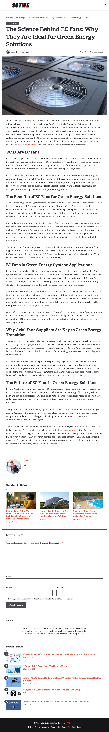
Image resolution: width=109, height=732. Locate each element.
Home (10, 17)
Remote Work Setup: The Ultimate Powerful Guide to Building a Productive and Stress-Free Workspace (19, 515)
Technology (20, 17)
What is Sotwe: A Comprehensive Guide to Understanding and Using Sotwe (59, 654)
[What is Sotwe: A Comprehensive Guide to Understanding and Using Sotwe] (13, 658)
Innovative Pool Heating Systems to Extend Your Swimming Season (85, 514)
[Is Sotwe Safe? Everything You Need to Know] (13, 670)
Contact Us (55, 727)
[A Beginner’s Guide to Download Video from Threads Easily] (13, 693)
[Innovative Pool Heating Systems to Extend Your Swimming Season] (88, 500)
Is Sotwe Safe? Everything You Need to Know (45, 666)
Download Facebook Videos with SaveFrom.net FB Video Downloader (56, 701)
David (27, 460)
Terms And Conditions (71, 727)
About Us (45, 727)
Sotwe (72, 723)
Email (9, 588)
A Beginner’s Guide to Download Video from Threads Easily (51, 690)
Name (9, 576)
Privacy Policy (34, 727)
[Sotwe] (21, 5)
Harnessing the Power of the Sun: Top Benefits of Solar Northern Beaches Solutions (54, 514)
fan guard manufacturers (45, 315)
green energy (70, 430)
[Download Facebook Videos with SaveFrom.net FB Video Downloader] (13, 705)
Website (59, 588)
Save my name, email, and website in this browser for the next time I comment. (40, 599)
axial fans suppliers (27, 145)
